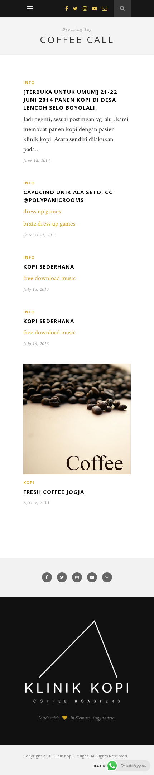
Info (29, 82)
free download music (49, 278)
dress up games (42, 211)
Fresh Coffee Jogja (53, 491)
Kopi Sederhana (48, 266)
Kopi (28, 482)
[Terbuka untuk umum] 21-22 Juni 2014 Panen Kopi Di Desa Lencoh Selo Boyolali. (70, 99)
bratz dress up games (49, 224)
